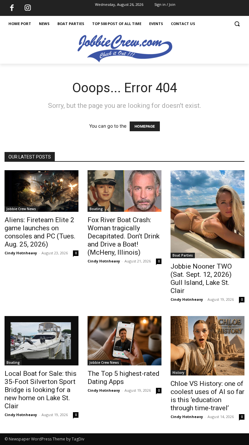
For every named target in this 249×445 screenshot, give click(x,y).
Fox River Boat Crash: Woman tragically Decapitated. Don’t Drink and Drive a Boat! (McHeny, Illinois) (124, 236)
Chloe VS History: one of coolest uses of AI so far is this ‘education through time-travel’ (207, 396)
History (178, 372)
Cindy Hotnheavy (21, 252)
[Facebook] (12, 8)
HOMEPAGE (145, 126)
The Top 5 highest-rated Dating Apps (124, 378)
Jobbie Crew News (21, 209)
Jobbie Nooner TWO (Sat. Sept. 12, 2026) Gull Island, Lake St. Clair (201, 278)
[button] (236, 24)
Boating (96, 209)
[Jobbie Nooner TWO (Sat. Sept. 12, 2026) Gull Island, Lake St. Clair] (207, 214)
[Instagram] (27, 8)
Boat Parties (182, 255)
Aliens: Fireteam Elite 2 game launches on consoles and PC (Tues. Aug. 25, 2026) (40, 232)
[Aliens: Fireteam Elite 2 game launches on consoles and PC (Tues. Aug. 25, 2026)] (41, 191)
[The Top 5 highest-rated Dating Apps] (124, 340)
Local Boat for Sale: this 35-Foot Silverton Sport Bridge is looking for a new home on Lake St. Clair (41, 390)
